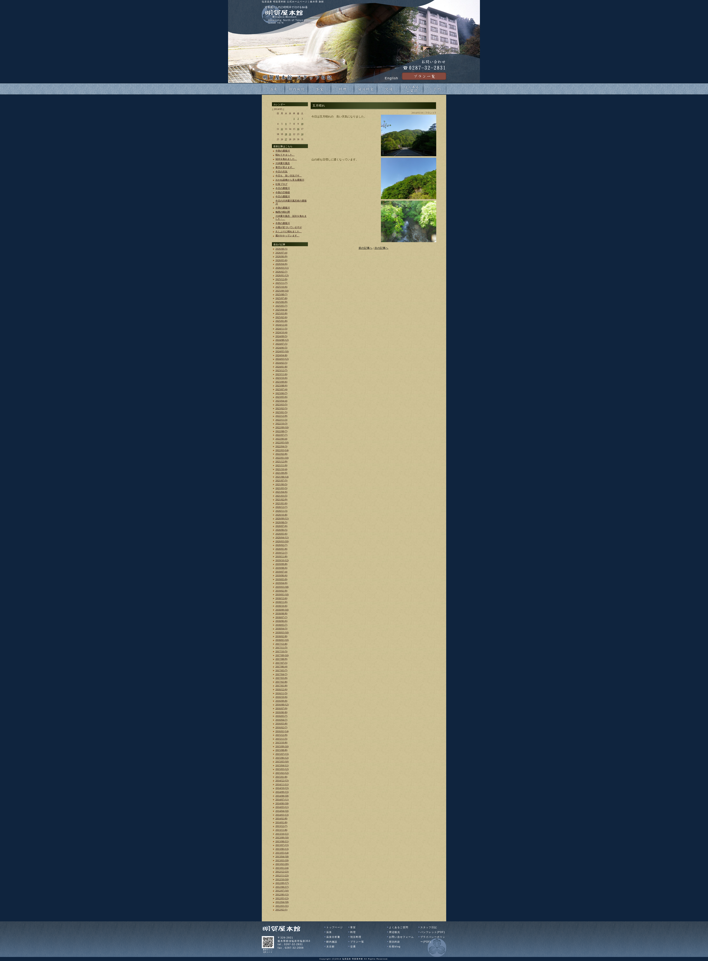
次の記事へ (381, 248)
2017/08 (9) (281, 659)
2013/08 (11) (282, 841)
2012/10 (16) (282, 879)
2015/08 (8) (281, 750)
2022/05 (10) (282, 442)
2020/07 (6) (281, 526)
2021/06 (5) (281, 484)
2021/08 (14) (282, 476)
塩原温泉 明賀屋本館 (352, 959)
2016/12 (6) (281, 689)
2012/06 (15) (282, 894)
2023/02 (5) (281, 408)
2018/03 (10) (282, 632)
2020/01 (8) (281, 549)
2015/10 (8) (281, 742)
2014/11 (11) (282, 784)
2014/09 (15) (282, 792)
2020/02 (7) (281, 545)
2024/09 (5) (281, 336)
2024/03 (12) (282, 359)
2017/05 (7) (281, 670)
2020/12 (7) (281, 507)
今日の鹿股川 (282, 188)
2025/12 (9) (281, 279)
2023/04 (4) (281, 400)
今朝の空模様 (282, 192)
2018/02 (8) (281, 636)
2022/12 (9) (281, 416)
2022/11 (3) (281, 419)
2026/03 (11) (282, 267)
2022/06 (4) (281, 438)
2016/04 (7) (281, 719)
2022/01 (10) (282, 457)
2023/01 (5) (281, 412)
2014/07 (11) (282, 799)
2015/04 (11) (282, 765)
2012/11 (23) (282, 875)
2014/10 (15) (282, 788)
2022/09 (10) (282, 427)
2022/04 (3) (281, 446)
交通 (353, 946)
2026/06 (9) (281, 256)
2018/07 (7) (281, 617)
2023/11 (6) (281, 374)
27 (286, 139)
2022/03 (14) (282, 450)
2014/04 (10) (282, 811)
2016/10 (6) (281, 697)
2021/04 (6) (281, 492)
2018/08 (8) (281, 613)
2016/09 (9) (281, 700)
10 (302, 124)
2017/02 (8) (281, 682)
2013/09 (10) (282, 837)
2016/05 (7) (281, 716)
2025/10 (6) (281, 286)
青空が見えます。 (285, 167)
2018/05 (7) (281, 625)
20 (286, 134)
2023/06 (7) (281, 393)
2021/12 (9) (281, 461)
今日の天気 (281, 171)
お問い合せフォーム (401, 937)
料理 (353, 932)
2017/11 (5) (281, 647)
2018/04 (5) (281, 628)
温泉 (329, 932)
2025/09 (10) (282, 290)
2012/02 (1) (281, 909)
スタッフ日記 (428, 927)
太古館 (330, 946)
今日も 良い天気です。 (288, 175)
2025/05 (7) (281, 305)
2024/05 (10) (282, 351)
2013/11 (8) (281, 830)
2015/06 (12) (282, 757)
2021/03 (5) (281, 495)
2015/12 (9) (281, 735)
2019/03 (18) (282, 587)
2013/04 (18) (282, 856)
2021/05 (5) (281, 488)
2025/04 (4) (281, 309)
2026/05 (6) (281, 260)
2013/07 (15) (282, 845)
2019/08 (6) (281, 568)
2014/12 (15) (282, 780)
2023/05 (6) (281, 397)
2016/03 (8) (281, 723)
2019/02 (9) (281, 590)
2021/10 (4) (281, 469)
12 (282, 129)
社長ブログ (281, 184)
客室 (353, 927)
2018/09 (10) (282, 609)
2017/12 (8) (281, 644)
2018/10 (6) (281, 606)
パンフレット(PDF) (432, 932)
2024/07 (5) (281, 343)
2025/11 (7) (281, 283)
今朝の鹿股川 (282, 150)
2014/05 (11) (282, 807)
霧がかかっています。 (287, 235)
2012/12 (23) (282, 871)
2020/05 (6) (281, 533)
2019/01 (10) (282, 594)
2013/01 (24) (282, 868)
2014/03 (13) (282, 814)
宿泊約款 (394, 941)
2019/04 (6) (281, 583)
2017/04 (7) (281, 674)
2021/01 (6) (281, 503)
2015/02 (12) (282, 773)
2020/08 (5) (281, 522)
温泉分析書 (333, 937)
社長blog (394, 946)
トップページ (334, 927)
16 (298, 129)
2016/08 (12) (282, 704)
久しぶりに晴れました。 (288, 231)
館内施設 (331, 941)
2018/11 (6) (281, 602)
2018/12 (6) (281, 598)
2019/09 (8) (281, 564)
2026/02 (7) (281, 271)
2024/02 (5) (281, 362)
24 (302, 134)
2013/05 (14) (282, 852)
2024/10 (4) (281, 332)
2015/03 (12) (282, 769)
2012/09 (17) (282, 883)
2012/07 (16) (282, 890)
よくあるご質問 (398, 927)
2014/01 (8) (281, 822)
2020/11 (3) (281, 511)
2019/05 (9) (281, 579)
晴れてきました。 (285, 154)
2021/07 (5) (281, 480)
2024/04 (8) (281, 355)
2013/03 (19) (282, 860)
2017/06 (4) (281, 666)
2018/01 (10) (282, 640)
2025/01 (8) (281, 321)
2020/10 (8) (281, 514)
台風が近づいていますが (288, 227)
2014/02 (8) (281, 818)
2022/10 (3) (281, 423)
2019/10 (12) (282, 560)
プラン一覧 (357, 941)
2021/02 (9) (281, 499)
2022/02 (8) (281, 454)
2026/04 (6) (281, 264)
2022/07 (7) (281, 435)
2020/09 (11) (282, 518)
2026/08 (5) (281, 248)
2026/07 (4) (281, 252)
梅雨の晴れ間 (282, 212)
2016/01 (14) (282, 731)
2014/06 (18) (282, 803)
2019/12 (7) (281, 552)
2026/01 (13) (282, 275)
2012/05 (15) (282, 898)
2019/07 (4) (281, 571)
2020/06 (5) (281, 530)
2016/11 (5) (281, 693)
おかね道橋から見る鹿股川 (289, 180)
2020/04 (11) (282, 537)
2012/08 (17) (282, 887)
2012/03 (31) (282, 906)
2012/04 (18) (282, 902)
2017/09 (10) (282, 655)
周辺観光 (394, 932)
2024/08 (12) (282, 340)
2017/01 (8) (281, 685)
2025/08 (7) (281, 294)
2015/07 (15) (282, 754)
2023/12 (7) (281, 370)
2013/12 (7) (281, 826)
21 (290, 134)
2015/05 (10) (282, 761)
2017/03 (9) (281, 678)
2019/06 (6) (281, 575)
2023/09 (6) (281, 381)
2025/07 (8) (281, 298)
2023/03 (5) (281, 404)
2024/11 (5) (281, 328)
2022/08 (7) (281, 431)
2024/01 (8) (281, 366)
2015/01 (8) (281, 776)
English (391, 78)
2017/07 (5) (281, 663)
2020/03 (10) (282, 541)
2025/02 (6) (281, 317)
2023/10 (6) (281, 378)
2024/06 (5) (281, 347)
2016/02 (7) (281, 727)
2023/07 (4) (281, 389)
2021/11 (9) (281, 465)
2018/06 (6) (281, 621)
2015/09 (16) (282, 746)
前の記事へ (365, 248)
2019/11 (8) (281, 556)
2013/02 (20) (282, 864)
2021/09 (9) (281, 473)
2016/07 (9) (281, 708)
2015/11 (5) (281, 738)
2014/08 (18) (282, 795)
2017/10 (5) (281, 651)
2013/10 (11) (282, 833)
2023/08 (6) (281, 385)
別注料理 (355, 937)
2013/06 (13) (282, 849)
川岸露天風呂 (282, 163)
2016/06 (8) (281, 712)
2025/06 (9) (281, 302)
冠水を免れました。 (286, 159)
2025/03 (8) (281, 313)
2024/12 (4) (281, 324)
